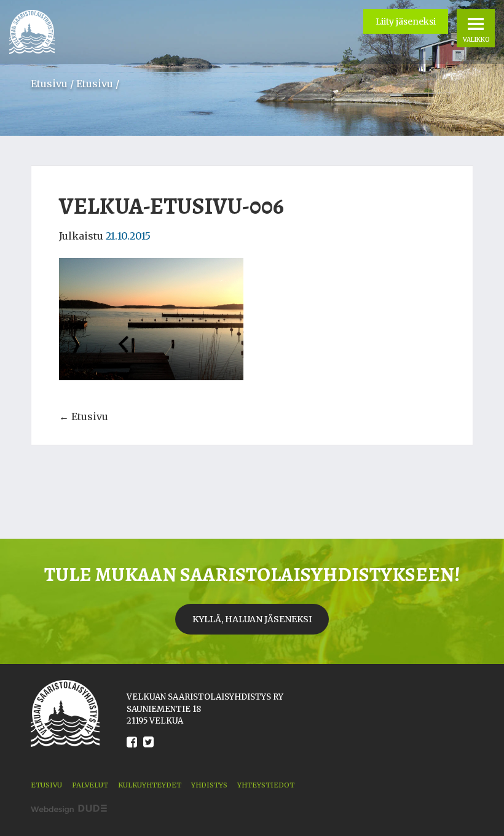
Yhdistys (209, 785)
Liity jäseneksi (406, 21)
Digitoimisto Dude (69, 809)
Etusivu (49, 83)
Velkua (32, 32)
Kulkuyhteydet (149, 785)
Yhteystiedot (265, 785)
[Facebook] (132, 751)
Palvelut (90, 785)
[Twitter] (148, 751)
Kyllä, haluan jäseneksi (252, 619)
